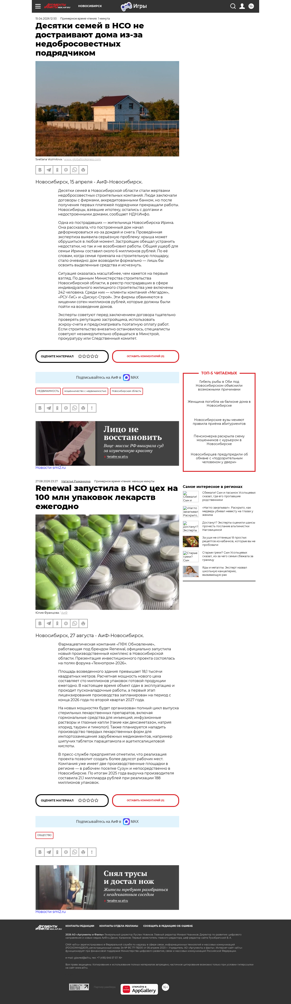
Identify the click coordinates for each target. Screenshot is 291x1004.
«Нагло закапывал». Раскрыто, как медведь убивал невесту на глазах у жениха (227, 511)
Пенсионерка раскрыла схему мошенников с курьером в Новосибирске (219, 440)
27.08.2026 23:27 (46, 481)
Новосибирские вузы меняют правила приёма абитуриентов (219, 422)
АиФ (64, 612)
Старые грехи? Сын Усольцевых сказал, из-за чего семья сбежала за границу (227, 556)
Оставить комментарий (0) (145, 356)
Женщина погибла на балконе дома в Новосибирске (219, 404)
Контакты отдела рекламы (118, 926)
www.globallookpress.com (82, 159)
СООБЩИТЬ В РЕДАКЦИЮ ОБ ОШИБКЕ (168, 926)
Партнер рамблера (104, 987)
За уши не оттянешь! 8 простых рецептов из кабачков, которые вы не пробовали (228, 541)
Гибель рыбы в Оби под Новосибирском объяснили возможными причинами (219, 385)
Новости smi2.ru (50, 467)
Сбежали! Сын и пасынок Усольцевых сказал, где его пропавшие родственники (229, 496)
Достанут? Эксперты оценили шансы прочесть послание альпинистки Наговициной (228, 526)
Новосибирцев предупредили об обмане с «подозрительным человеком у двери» (219, 458)
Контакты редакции (79, 926)
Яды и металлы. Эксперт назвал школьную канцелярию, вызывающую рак (224, 571)
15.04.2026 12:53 (46, 18)
